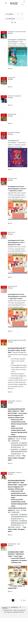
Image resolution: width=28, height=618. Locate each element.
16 (21, 600)
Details (10, 68)
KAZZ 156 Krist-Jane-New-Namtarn (17, 31)
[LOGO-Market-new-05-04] (14, 3)
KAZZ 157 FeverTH (12, 178)
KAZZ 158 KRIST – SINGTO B (14, 472)
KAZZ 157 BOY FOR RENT (14, 132)
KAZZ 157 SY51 (11, 232)
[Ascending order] (22, 14)
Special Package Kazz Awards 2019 (17, 340)
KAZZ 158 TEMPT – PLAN (14, 544)
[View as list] (15, 22)
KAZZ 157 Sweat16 (12, 286)
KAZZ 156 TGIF (11, 77)
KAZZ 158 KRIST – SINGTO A (15, 401)
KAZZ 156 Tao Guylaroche (14, 96)
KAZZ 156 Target (12, 114)
